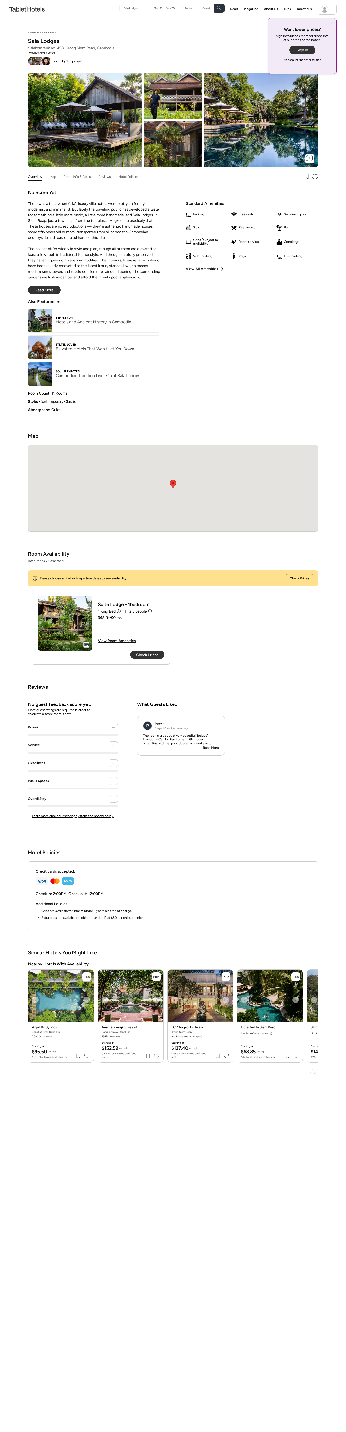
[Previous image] (35, 1000)
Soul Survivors (68, 371)
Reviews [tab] (104, 177)
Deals (234, 9)
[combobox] (137, 8)
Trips (287, 9)
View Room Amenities (117, 641)
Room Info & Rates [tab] (77, 177)
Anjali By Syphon (44, 1027)
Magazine (251, 9)
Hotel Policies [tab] (128, 177)
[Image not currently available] (65, 623)
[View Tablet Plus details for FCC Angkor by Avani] (226, 976)
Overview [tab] (35, 177)
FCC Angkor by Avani (187, 1027)
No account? (302, 59)
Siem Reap (50, 32)
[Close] (331, 24)
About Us (271, 9)
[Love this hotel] (315, 177)
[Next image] (86, 1000)
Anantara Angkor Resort (119, 1027)
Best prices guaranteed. (46, 561)
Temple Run (64, 317)
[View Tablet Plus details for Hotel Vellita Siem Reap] (295, 976)
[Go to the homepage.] (27, 8)
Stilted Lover (66, 344)
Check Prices (299, 578)
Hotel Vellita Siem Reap (258, 1027)
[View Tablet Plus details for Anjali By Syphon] (86, 976)
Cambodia (34, 32)
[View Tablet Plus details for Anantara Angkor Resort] (156, 976)
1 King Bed (107, 611)
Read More (211, 748)
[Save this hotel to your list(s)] (306, 177)
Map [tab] (53, 177)
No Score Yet (186, 1036)
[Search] (219, 8)
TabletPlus (304, 9)
